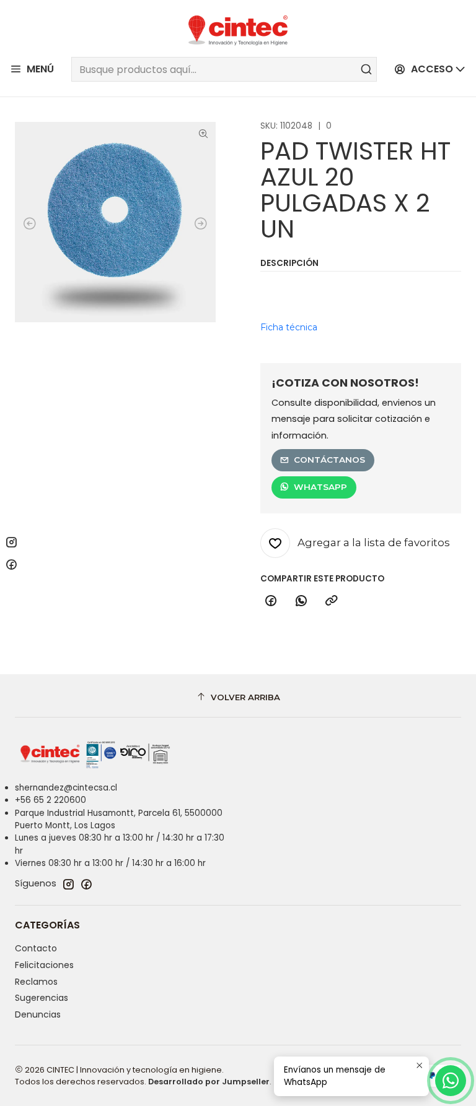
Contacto (36, 948)
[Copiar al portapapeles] (331, 601)
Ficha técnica (288, 327)
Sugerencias (41, 998)
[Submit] (366, 69)
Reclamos (36, 981)
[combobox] (223, 69)
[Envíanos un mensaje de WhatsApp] (450, 1080)
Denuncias (38, 1014)
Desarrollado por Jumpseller (209, 1081)
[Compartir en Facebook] (270, 601)
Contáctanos (329, 460)
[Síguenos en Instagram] (68, 884)
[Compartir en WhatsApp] (301, 601)
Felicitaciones (44, 965)
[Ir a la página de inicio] (238, 30)
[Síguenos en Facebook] (86, 884)
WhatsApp (320, 487)
